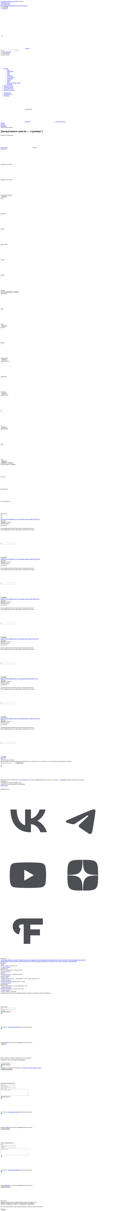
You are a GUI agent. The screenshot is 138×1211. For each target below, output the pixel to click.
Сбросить (4, 196)
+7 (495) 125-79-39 (6, 983)
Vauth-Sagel (10, 71)
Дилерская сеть (8, 94)
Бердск (3, 1203)
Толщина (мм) (4, 395)
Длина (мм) (4, 293)
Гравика (16, 961)
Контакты (24, 5)
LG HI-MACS (11, 77)
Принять (3, 1209)
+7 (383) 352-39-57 (6, 990)
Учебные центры (5, 2)
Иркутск (16, 1203)
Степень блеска (5, 361)
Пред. (2, 758)
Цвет (2, 198)
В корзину (3, 557)
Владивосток (9, 1203)
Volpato (9, 80)
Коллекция (4, 149)
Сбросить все (4, 147)
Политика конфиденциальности (77, 960)
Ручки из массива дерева (14, 83)
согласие (25, 779)
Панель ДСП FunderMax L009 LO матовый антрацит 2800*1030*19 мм (20, 599)
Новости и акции (17, 5)
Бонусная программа (6, 5)
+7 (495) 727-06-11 (6, 980)
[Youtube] (28, 902)
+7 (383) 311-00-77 (6, 967)
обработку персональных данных (32, 1067)
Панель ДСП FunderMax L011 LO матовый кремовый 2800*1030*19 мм (20, 559)
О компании (4, 1)
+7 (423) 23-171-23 (6, 971)
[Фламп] (28, 957)
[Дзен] (83, 902)
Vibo (8, 74)
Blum (8, 70)
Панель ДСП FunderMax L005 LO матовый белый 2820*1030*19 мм (19, 678)
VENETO (9, 75)
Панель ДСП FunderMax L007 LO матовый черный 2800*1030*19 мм (19, 639)
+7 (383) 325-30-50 (6, 52)
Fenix (8, 81)
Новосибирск (31, 1203)
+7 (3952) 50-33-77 (6, 975)
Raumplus (9, 84)
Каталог (27, 48)
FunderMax (10, 78)
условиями (63, 779)
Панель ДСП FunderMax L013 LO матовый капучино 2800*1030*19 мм (20, 519)
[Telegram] (83, 847)
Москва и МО (23, 1203)
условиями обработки (14, 1027)
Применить (4, 462)
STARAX (11, 961)
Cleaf (8, 72)
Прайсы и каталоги (13, 1)
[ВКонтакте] (28, 847)
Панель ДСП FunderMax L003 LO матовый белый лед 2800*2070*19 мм (20, 718)
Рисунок (3, 327)
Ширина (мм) (4, 429)
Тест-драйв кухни (5, 4)
